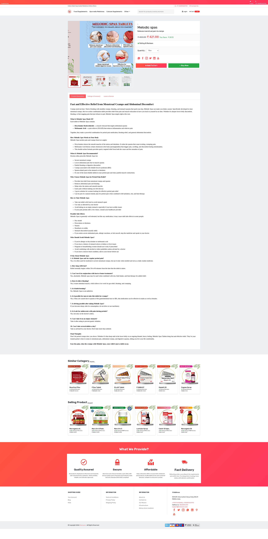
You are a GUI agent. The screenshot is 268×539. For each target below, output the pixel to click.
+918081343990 (188, 502)
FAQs (69, 502)
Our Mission (142, 502)
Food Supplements (80, 11)
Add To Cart (152, 65)
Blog (69, 500)
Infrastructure (143, 505)
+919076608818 (177, 502)
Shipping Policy (111, 502)
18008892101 (184, 505)
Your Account (72, 497)
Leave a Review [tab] (109, 96)
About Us (142, 497)
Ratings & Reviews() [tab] (94, 96)
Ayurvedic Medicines (97, 11)
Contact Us (194, 6)
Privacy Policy (110, 500)
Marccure (83, 525)
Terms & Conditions (112, 497)
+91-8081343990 (181, 6)
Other (126, 11)
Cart (194, 11)
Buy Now (184, 65)
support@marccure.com (180, 507)
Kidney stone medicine (146, 508)
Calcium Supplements (114, 11)
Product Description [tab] (77, 96)
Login (185, 11)
